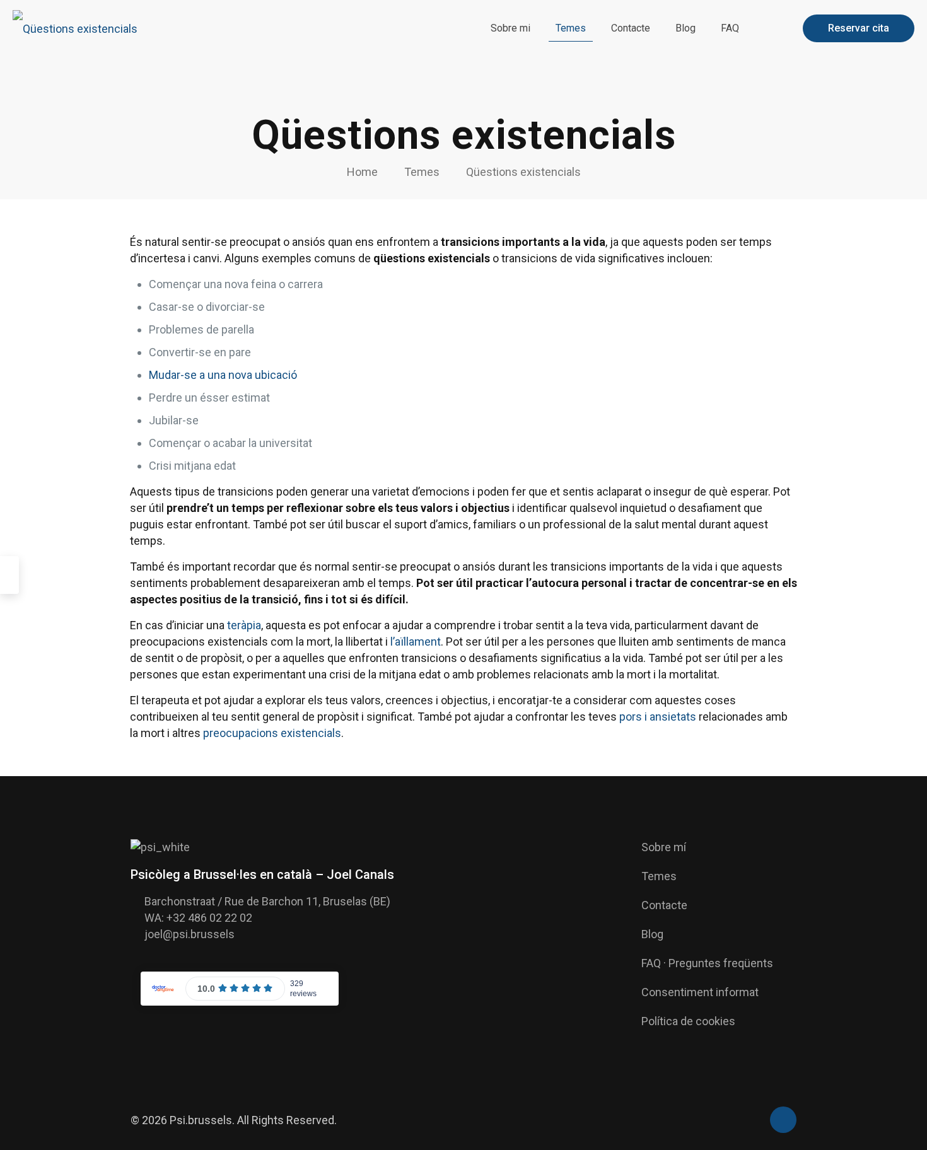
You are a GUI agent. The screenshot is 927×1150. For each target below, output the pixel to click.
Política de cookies (688, 1021)
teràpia (244, 625)
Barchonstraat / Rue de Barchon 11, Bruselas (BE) (267, 901)
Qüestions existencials (523, 171)
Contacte (664, 905)
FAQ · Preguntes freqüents (707, 963)
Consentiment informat (700, 992)
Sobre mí (663, 847)
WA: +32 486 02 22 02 (198, 917)
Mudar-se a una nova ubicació (223, 374)
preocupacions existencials (272, 733)
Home (362, 171)
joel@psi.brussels (189, 934)
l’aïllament (415, 641)
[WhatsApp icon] (752, 1121)
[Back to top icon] (783, 1119)
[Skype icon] (739, 1121)
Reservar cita (858, 28)
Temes (422, 171)
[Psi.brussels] (75, 28)
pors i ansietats (657, 716)
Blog (652, 934)
